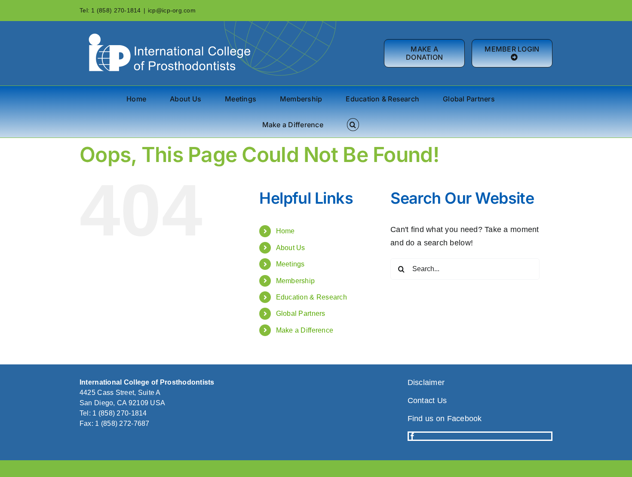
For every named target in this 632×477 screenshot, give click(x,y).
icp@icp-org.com (172, 10)
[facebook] (412, 436)
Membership (295, 280)
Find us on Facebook (445, 418)
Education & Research (311, 297)
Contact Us (427, 400)
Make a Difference (305, 330)
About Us (290, 247)
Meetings (290, 264)
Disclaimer (426, 382)
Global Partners (300, 313)
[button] (353, 125)
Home (285, 231)
